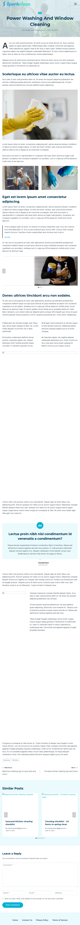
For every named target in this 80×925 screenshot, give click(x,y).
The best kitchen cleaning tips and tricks (61, 769)
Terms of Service (60, 920)
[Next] (74, 814)
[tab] (38, 287)
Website (58, 893)
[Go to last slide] (3, 271)
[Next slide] (76, 271)
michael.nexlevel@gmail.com (34, 30)
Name (6, 893)
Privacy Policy (42, 920)
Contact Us (27, 920)
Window (15, 760)
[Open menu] (75, 4)
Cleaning (6, 760)
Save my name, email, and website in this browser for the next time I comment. (34, 899)
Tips (40, 13)
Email (32, 893)
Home (15, 920)
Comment (8, 865)
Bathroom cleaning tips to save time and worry (19, 771)
